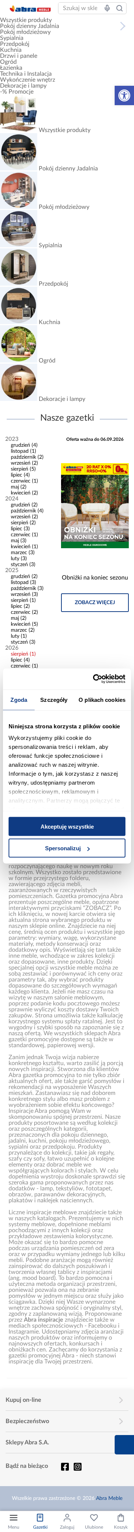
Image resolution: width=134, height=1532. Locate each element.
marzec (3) (23, 552)
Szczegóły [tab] (53, 699)
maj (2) (18, 487)
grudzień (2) (24, 505)
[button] (124, 95)
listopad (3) (23, 582)
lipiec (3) (20, 528)
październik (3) (27, 588)
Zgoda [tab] (18, 699)
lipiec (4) (20, 475)
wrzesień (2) (24, 463)
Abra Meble (109, 1498)
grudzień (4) (24, 445)
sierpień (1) (23, 600)
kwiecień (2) (24, 493)
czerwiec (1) (24, 481)
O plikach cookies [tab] (102, 699)
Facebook (64, 1466)
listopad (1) (23, 451)
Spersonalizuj (63, 848)
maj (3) (18, 540)
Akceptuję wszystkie (67, 826)
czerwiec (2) (24, 612)
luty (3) (19, 558)
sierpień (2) (23, 522)
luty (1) (19, 636)
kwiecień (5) (24, 624)
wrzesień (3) (24, 594)
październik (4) (27, 511)
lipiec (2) (20, 606)
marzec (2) (23, 630)
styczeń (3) (23, 564)
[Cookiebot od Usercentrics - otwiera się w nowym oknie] (94, 679)
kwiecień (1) (24, 546)
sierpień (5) (23, 469)
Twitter (77, 1466)
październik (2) (27, 457)
